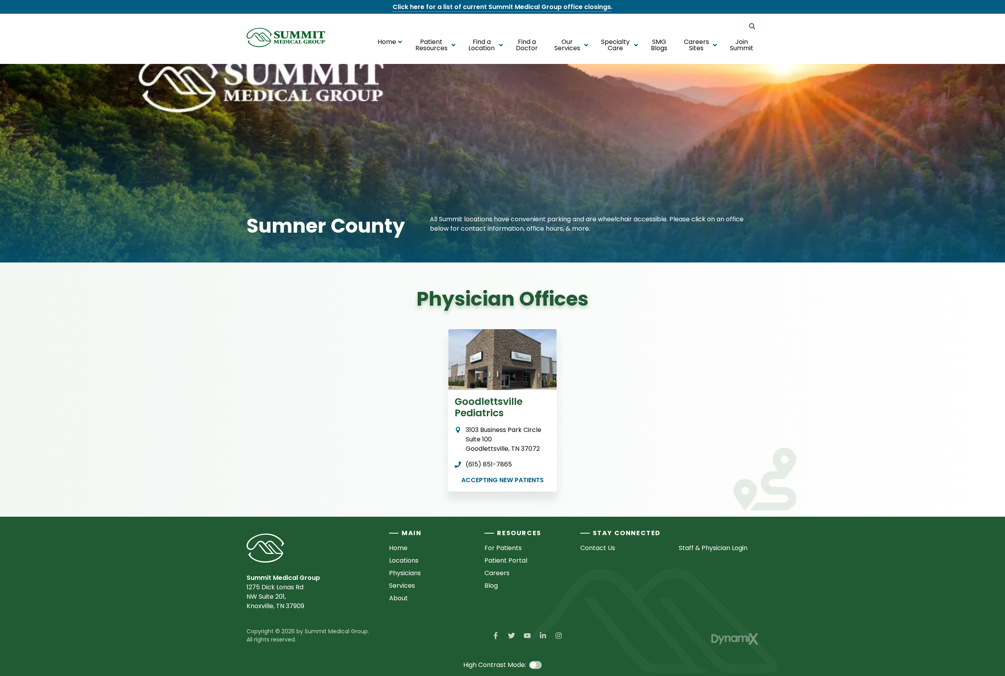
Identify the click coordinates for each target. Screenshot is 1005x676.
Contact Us (597, 547)
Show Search (752, 26)
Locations (403, 560)
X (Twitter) (511, 635)
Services (402, 585)
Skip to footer (28, 21)
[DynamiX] (734, 639)
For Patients (503, 547)
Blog (491, 585)
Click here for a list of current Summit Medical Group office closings (502, 6)
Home (398, 547)
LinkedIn (543, 635)
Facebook (496, 635)
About (398, 598)
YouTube (527, 635)
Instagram (558, 635)
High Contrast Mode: (38, 30)
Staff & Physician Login (713, 547)
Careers (497, 573)
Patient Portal (505, 560)
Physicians (405, 573)
